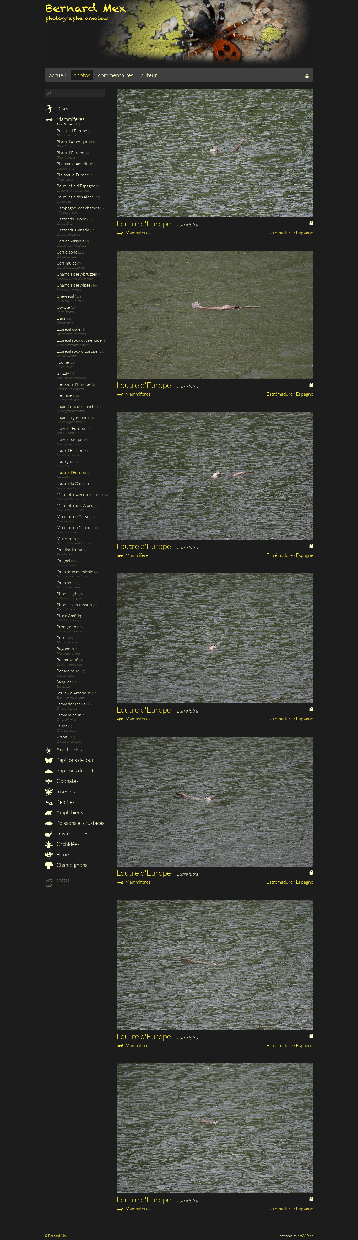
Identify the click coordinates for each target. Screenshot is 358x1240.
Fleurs (62, 854)
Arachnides (68, 749)
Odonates (67, 781)
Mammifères (70, 119)
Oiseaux (65, 108)
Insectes (65, 791)
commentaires (115, 74)
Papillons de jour (74, 760)
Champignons (71, 865)
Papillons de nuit (74, 770)
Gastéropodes (71, 833)
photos (81, 74)
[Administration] (307, 75)
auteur (149, 74)
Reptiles (65, 802)
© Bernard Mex (56, 1235)
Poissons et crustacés (80, 823)
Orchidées (67, 844)
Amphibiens (69, 812)
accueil (57, 74)
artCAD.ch (305, 1235)
